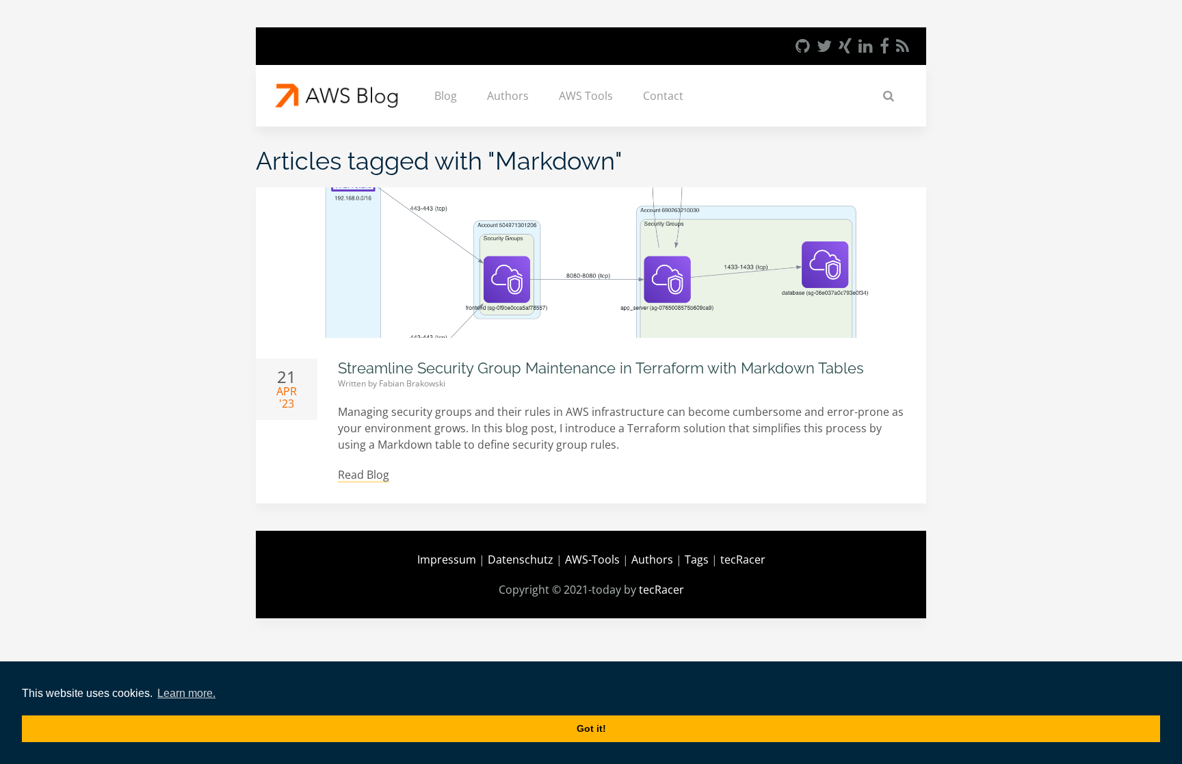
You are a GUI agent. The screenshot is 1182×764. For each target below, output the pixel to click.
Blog (445, 95)
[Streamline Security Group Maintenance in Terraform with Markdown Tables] (591, 262)
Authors (508, 95)
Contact (663, 95)
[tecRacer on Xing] (845, 46)
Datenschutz (520, 559)
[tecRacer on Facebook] (884, 46)
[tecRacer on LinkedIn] (865, 46)
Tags (697, 559)
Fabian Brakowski (412, 383)
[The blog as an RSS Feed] (902, 46)
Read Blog (363, 474)
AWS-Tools (592, 559)
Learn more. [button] (186, 693)
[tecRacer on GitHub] (803, 46)
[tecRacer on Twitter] (824, 46)
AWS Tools (586, 95)
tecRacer (742, 559)
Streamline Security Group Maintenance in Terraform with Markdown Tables (601, 368)
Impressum (446, 559)
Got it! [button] (591, 728)
